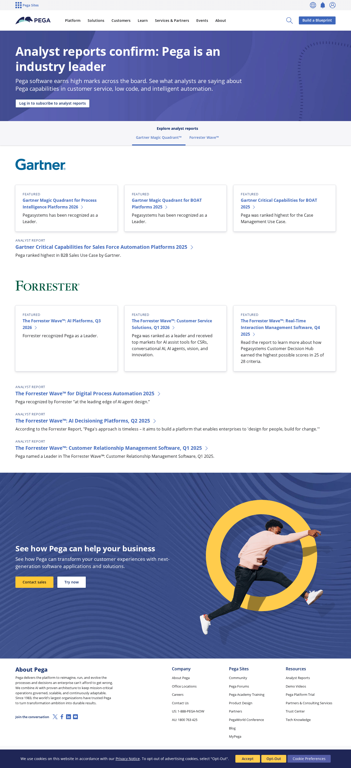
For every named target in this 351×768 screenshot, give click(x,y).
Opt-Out (273, 758)
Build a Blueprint (317, 20)
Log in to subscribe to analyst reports (52, 103)
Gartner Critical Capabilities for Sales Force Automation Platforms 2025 (101, 246)
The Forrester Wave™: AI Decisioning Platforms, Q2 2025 (82, 420)
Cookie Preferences (309, 758)
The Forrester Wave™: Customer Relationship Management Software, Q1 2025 (108, 447)
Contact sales (34, 582)
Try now (71, 582)
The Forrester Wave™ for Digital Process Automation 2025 (84, 393)
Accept (248, 758)
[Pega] (33, 20)
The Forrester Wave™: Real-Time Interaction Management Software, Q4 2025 (280, 327)
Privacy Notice (128, 758)
